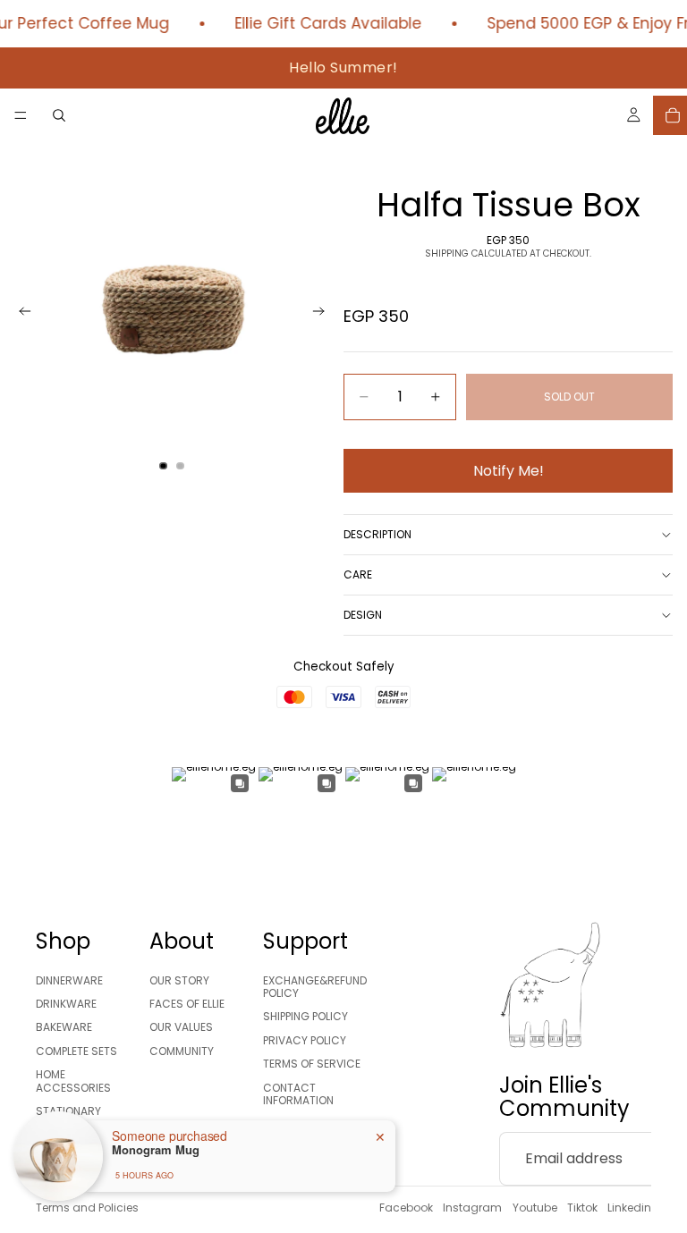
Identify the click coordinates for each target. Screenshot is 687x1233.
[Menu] (20, 115)
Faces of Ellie (187, 1003)
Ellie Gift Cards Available (321, 23)
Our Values (181, 1027)
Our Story (179, 980)
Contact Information (298, 1094)
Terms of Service (311, 1063)
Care (358, 574)
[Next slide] (324, 314)
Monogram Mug (155, 1150)
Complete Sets (76, 1051)
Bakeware (64, 1027)
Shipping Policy (305, 1016)
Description (377, 534)
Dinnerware (69, 980)
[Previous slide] (19, 314)
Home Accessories (73, 1080)
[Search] (59, 115)
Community (181, 1051)
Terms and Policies (87, 1207)
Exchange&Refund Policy (315, 987)
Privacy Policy (304, 1040)
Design (363, 614)
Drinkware (66, 1003)
